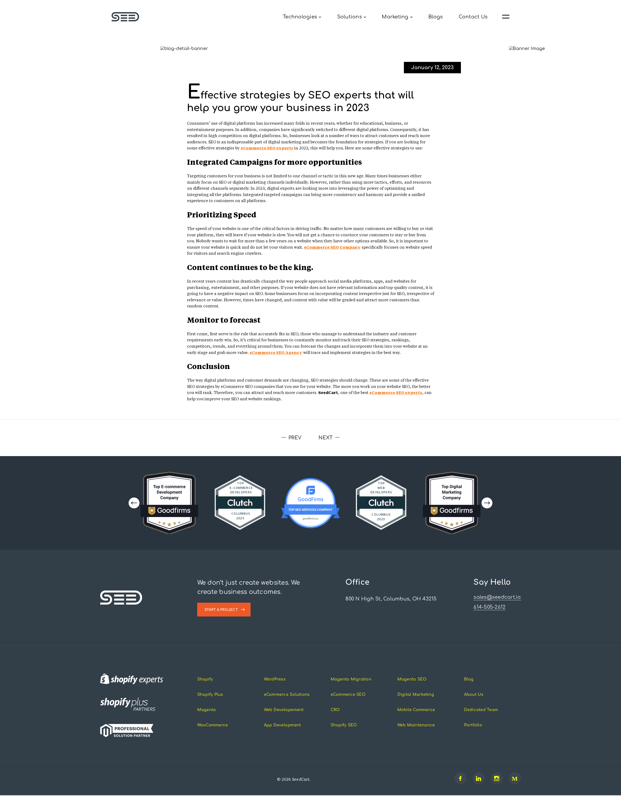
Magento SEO (412, 680)
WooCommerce (212, 725)
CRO (335, 710)
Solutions (349, 17)
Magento (206, 710)
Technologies (300, 17)
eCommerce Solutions (287, 695)
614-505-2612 (490, 607)
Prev (241, 438)
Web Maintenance (416, 725)
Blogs (435, 17)
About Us (473, 695)
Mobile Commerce (416, 710)
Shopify (205, 680)
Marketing (395, 17)
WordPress (275, 680)
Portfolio (473, 725)
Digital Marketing (415, 695)
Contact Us (473, 17)
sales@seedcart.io (497, 597)
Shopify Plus (210, 695)
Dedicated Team (481, 710)
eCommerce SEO (348, 695)
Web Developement (284, 710)
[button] (487, 503)
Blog (469, 680)
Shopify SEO (344, 725)
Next (378, 438)
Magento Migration (351, 680)
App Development (282, 725)
